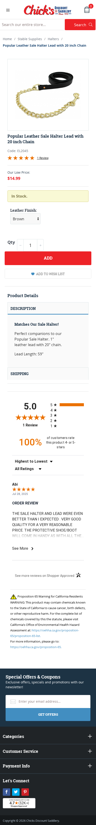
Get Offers (48, 714)
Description (23, 308)
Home (7, 39)
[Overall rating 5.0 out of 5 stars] (20, 158)
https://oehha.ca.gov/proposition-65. (36, 647)
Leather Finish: (23, 210)
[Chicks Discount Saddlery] (47, 9)
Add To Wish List (50, 274)
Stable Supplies (30, 39)
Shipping (19, 373)
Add (48, 258)
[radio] (67, 404)
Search (85, 24)
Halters (53, 39)
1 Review (42, 158)
